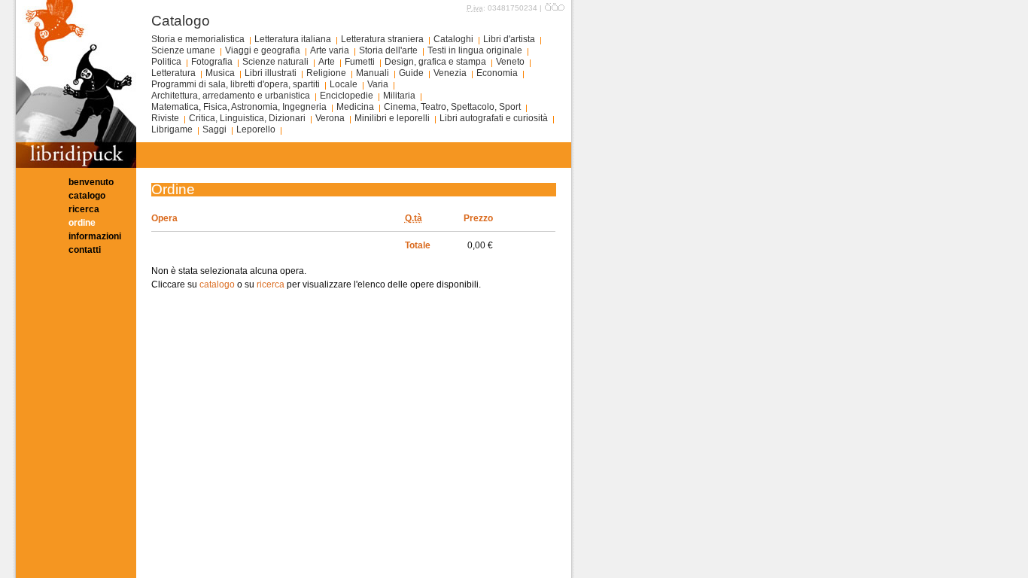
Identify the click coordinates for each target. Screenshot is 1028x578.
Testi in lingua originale (474, 50)
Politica (166, 61)
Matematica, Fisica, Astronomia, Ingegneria (239, 107)
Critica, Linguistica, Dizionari (247, 118)
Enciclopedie (346, 95)
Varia (377, 84)
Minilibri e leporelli (392, 118)
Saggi (214, 129)
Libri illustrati (271, 73)
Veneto (510, 61)
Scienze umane (183, 50)
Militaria (399, 95)
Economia (497, 73)
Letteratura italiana (292, 39)
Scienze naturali (275, 61)
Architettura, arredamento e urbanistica (230, 95)
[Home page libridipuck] (76, 165)
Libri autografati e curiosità (493, 118)
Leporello (255, 129)
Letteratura (173, 73)
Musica (220, 73)
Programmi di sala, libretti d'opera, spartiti (235, 84)
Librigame (172, 129)
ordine (82, 223)
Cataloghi (453, 39)
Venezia (450, 73)
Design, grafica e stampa (435, 61)
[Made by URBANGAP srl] (554, 8)
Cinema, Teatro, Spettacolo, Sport (452, 107)
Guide (411, 73)
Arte (326, 61)
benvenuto (91, 182)
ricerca (83, 209)
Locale (343, 84)
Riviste (165, 118)
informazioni (94, 236)
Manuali (372, 73)
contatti (84, 250)
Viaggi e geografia (262, 50)
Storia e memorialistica (198, 39)
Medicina (355, 107)
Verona (330, 118)
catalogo (86, 195)
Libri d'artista (509, 39)
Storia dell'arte (388, 50)
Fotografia (212, 61)
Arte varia (329, 50)
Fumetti (360, 61)
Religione (326, 73)
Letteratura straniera (382, 39)
